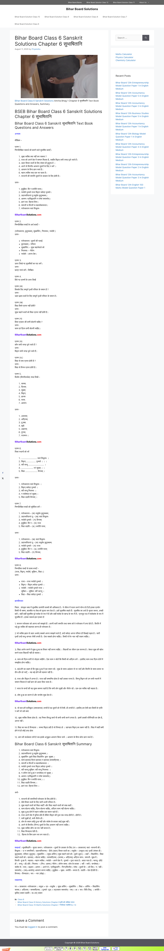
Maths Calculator (124, 54)
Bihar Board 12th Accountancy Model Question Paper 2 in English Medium (132, 106)
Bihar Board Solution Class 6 (27, 24)
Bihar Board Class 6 (59, 948)
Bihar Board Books (75, 2)
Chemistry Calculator (126, 60)
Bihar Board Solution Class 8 (86, 17)
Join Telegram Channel (105, 949)
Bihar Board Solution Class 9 (57, 17)
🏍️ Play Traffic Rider (115, 949)
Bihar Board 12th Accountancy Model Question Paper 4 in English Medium (132, 147)
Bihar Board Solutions (48, 948)
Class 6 (21, 899)
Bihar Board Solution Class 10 (27, 17)
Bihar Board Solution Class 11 (124, 2)
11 (84, 948)
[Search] (145, 38)
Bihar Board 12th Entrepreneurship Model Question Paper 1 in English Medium (132, 85)
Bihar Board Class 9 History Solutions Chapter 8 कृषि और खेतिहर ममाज (46, 902)
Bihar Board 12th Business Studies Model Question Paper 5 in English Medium (132, 116)
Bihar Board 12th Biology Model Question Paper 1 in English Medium (131, 137)
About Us (142, 2)
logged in (32, 927)
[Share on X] (2, 478)
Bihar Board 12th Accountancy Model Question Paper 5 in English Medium (132, 96)
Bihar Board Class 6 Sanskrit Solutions (34, 100)
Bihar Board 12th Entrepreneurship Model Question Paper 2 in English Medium (132, 167)
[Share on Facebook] (2, 473)
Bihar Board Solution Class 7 (115, 17)
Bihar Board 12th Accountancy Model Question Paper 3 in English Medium (132, 177)
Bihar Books (95, 948)
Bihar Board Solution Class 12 (97, 2)
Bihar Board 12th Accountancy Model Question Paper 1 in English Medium (132, 126)
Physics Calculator (124, 57)
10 (79, 948)
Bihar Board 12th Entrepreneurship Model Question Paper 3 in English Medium (132, 157)
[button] (82, 948)
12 (89, 948)
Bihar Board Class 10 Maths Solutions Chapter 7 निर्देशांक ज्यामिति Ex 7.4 (47, 905)
